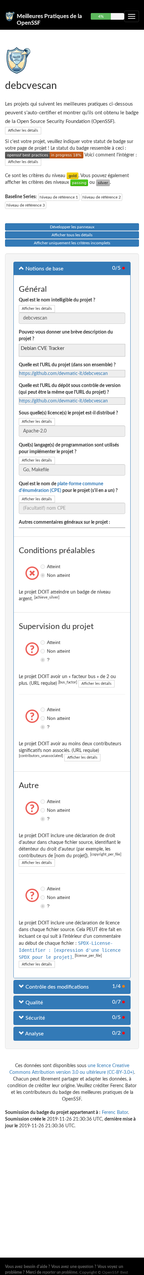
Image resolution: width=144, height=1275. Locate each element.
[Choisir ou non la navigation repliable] (131, 16)
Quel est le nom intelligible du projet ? (57, 300)
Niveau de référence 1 (59, 197)
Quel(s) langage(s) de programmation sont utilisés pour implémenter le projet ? (69, 448)
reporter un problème (59, 1272)
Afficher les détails (23, 130)
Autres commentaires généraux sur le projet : (64, 522)
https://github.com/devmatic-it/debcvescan (63, 373)
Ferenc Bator (115, 1112)
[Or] (72, 175)
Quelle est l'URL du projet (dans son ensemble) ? (67, 365)
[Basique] (79, 182)
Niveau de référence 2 (101, 197)
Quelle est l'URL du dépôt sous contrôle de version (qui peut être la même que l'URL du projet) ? (70, 389)
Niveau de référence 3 (25, 205)
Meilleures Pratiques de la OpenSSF (49, 19)
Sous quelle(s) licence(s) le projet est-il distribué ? (68, 413)
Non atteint (43, 575)
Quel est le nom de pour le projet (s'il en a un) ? (68, 487)
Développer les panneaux (72, 227)
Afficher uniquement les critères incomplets (72, 243)
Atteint (43, 566)
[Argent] (103, 182)
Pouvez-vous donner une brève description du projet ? (66, 335)
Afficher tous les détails (72, 235)
